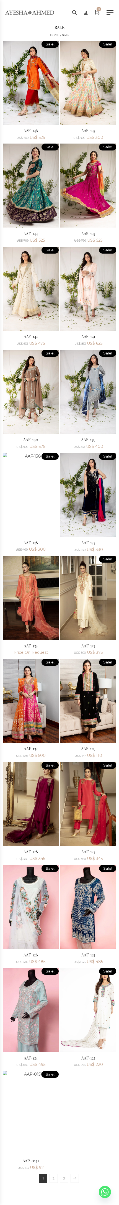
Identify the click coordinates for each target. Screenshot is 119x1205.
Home (54, 35)
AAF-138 (31, 542)
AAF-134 (31, 646)
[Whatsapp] (105, 1192)
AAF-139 (88, 439)
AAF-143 (88, 233)
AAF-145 (88, 130)
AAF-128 (31, 851)
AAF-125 (88, 955)
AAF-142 (31, 336)
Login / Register (85, 12)
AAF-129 (88, 748)
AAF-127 (88, 851)
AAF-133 (88, 646)
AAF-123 (88, 1058)
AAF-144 (31, 233)
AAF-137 (88, 542)
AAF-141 (88, 336)
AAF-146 (31, 130)
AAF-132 (30, 748)
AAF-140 (30, 439)
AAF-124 (31, 1058)
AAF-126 (31, 955)
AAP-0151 (31, 1160)
